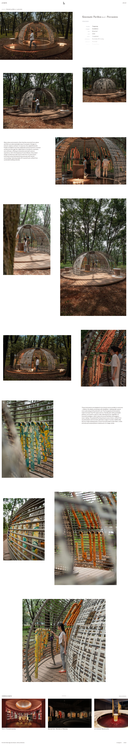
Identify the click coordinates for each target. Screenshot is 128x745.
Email (125, 742)
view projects (122, 696)
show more (85, 21)
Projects (4, 3)
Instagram (119, 742)
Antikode (22, 742)
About (124, 3)
